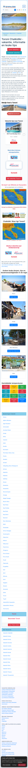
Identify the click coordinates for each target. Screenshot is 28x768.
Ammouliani (6, 427)
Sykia (4, 592)
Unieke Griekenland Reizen (8, 689)
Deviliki (5, 446)
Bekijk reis (13, 142)
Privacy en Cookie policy (8, 752)
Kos (3, 730)
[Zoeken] (15, 10)
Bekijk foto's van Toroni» (14, 113)
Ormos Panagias (7, 530)
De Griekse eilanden (7, 708)
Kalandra (5, 475)
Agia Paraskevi (6, 423)
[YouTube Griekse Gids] (19, 10)
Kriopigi (5, 495)
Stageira (5, 582)
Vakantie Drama (7, 636)
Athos (4, 436)
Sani (4, 569)
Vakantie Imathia (7, 646)
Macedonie (12, 33)
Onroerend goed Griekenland (9, 744)
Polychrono (6, 547)
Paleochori (5, 537)
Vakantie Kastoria (7, 649)
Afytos (4, 417)
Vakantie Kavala (7, 652)
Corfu (3, 727)
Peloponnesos (5, 718)
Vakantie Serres (7, 668)
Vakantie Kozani (7, 659)
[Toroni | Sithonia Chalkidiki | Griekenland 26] (20, 108)
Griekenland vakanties (7, 694)
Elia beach (5, 449)
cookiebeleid (20, 762)
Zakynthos (4, 738)
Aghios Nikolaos (7, 420)
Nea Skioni (5, 514)
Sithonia (19, 60)
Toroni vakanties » (14, 49)
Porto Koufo (6, 556)
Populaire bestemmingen (8, 710)
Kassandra (5, 485)
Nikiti (4, 524)
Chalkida (14, 72)
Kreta (3, 729)
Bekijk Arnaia (13, 325)
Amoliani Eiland (7, 430)
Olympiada (5, 527)
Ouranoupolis (6, 534)
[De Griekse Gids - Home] (9, 6)
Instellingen (14, 764)
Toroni (4, 595)
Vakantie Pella (6, 662)
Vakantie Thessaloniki (8, 675)
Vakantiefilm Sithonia (8, 605)
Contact (4, 751)
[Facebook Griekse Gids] (23, 10)
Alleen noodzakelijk (6, 764)
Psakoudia (5, 563)
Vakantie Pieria (6, 665)
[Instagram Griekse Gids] (21, 10)
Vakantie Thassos (7, 672)
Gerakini (5, 459)
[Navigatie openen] (24, 6)
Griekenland (6, 33)
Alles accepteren (22, 764)
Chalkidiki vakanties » (14, 53)
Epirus (3, 719)
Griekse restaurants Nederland (9, 743)
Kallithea (5, 478)
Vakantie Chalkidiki (7, 633)
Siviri (4, 579)
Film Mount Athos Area (8, 452)
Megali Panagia (7, 498)
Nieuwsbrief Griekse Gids (8, 754)
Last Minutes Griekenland (8, 697)
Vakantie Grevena (7, 642)
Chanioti (5, 439)
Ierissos (5, 469)
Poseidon (10, 64)
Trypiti (4, 599)
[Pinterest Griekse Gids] (25, 10)
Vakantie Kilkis (6, 655)
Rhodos (3, 735)
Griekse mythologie (17, 61)
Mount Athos (6, 501)
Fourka (4, 456)
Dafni (4, 443)
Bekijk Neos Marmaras (13, 351)
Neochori (5, 517)
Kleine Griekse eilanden (7, 713)
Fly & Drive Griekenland (7, 696)
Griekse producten (6, 746)
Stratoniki (5, 589)
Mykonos (4, 732)
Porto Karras (6, 553)
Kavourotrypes (6, 491)
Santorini (4, 733)
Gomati (5, 462)
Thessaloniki (23, 56)
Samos (3, 737)
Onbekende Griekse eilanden (9, 711)
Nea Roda (5, 511)
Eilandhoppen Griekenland (8, 691)
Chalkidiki (19, 33)
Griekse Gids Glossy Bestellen (9, 702)
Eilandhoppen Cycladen (7, 693)
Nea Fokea (5, 504)
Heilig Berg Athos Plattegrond (10, 465)
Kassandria (5, 488)
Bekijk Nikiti (14, 376)
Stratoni (5, 586)
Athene (3, 725)
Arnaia (4, 433)
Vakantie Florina (7, 639)
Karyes (4, 482)
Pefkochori (5, 543)
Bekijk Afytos (13, 297)
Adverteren (4, 704)
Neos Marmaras (7, 521)
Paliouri (5, 540)
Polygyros (14, 58)
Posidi (4, 560)
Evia (19, 72)
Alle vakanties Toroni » (14, 178)
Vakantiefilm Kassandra (9, 602)
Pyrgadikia (5, 566)
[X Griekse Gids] (17, 10)
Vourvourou (6, 608)
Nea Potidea (6, 508)
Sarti (4, 573)
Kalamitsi (5, 472)
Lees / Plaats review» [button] (14, 625)
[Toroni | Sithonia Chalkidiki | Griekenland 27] (8, 108)
